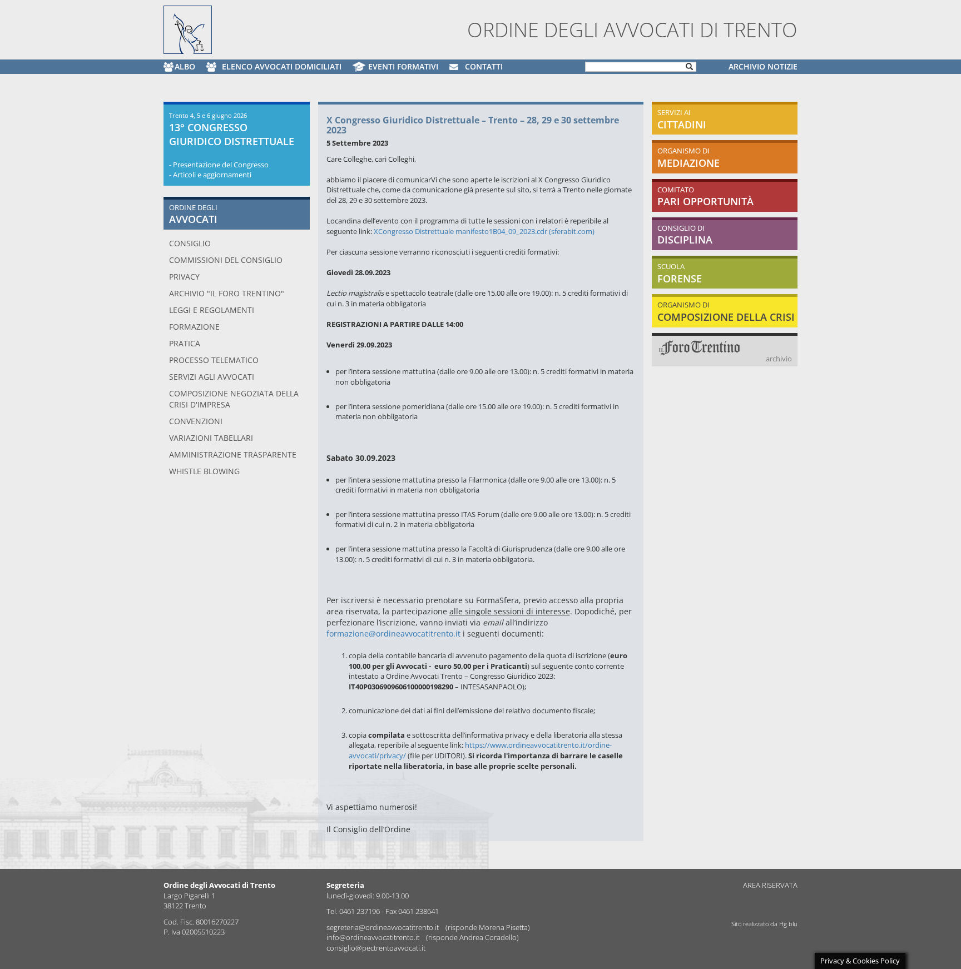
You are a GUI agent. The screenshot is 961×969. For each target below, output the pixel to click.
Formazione (194, 326)
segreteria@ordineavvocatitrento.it (383, 927)
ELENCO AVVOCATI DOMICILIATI (281, 66)
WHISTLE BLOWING (204, 471)
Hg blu (788, 924)
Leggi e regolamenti (211, 310)
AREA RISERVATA (770, 885)
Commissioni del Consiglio (226, 260)
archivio (779, 359)
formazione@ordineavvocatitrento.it (393, 633)
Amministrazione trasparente (232, 454)
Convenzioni (195, 421)
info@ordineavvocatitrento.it (373, 937)
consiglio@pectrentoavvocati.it (375, 948)
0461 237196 (359, 911)
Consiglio (190, 243)
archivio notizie (763, 66)
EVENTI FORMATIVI (403, 66)
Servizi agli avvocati (211, 376)
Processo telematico (214, 360)
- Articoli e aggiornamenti (210, 175)
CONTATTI (484, 66)
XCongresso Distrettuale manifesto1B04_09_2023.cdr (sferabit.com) (484, 231)
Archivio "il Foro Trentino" (226, 293)
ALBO (185, 66)
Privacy (184, 276)
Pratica (184, 343)
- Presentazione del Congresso (219, 165)
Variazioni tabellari (211, 438)
